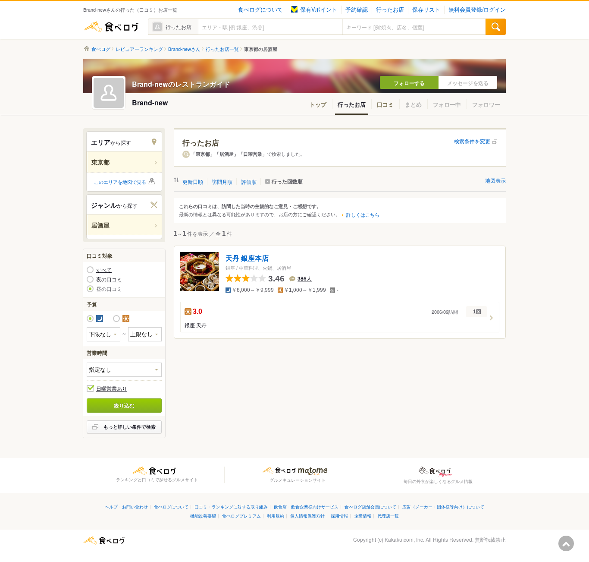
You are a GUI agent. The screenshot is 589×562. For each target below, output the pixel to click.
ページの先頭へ (566, 543)
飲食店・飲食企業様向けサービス (306, 506)
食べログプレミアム (241, 515)
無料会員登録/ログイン (477, 9)
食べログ (111, 26)
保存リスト (426, 9)
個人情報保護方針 (307, 515)
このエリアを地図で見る (120, 181)
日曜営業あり (111, 388)
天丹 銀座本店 (247, 258)
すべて (104, 269)
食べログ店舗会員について (370, 506)
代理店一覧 (388, 515)
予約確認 (356, 9)
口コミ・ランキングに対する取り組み (231, 506)
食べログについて (260, 9)
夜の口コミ (109, 279)
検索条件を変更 (472, 141)
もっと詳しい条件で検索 (129, 426)
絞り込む (124, 405)
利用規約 (275, 515)
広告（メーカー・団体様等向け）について (443, 506)
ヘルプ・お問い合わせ (126, 506)
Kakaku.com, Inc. (404, 539)
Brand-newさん (184, 49)
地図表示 (495, 180)
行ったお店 (390, 9)
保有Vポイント (318, 9)
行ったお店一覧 (222, 49)
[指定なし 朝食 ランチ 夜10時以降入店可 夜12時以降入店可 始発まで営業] (124, 370)
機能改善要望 (203, 515)
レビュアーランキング (139, 49)
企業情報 (362, 515)
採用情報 (339, 515)
